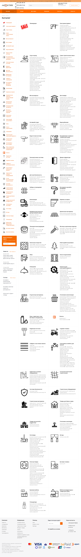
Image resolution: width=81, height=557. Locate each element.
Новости (4, 522)
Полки (73, 494)
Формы (41, 405)
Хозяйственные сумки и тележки (37, 455)
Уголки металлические (35, 105)
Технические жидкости (65, 112)
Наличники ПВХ (63, 165)
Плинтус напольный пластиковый (37, 245)
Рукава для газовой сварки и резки (37, 378)
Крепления (67, 124)
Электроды (32, 384)
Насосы (32, 69)
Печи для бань (70, 304)
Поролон (74, 424)
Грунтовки (32, 232)
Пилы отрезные (63, 33)
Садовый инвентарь (35, 78)
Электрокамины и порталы (70, 311)
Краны (62, 124)
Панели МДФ (33, 350)
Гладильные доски (34, 439)
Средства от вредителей (35, 82)
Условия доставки (21, 524)
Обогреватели (63, 304)
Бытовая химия (42, 437)
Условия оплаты (21, 522)
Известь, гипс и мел (64, 60)
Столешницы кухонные (65, 495)
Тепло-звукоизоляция (65, 427)
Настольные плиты (70, 145)
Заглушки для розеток (34, 178)
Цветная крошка (33, 90)
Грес (39, 216)
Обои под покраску (33, 259)
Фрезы (62, 287)
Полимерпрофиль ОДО (35, 141)
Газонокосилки (63, 334)
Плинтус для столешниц (35, 298)
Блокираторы (33, 176)
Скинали (43, 298)
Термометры (42, 451)
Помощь (35, 520)
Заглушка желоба (34, 140)
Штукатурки (63, 68)
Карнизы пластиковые (65, 202)
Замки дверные (72, 162)
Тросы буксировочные (64, 113)
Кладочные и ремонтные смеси (67, 61)
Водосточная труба (34, 137)
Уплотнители (67, 169)
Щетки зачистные (64, 289)
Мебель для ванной (64, 361)
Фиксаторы (41, 182)
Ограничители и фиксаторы (66, 168)
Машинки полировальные (65, 30)
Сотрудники (5, 524)
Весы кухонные (72, 140)
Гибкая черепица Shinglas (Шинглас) (67, 213)
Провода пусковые (64, 110)
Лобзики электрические (65, 29)
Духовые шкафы (64, 141)
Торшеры (32, 272)
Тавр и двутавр (39, 102)
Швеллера (43, 105)
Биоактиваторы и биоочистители (37, 57)
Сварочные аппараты (35, 381)
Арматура (32, 98)
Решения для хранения (34, 424)
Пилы (68, 337)
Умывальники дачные (35, 87)
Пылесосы (62, 463)
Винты (67, 229)
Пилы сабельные (71, 33)
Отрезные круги (64, 280)
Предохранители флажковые (66, 109)
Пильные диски (64, 281)
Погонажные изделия (65, 179)
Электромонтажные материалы (37, 469)
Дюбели (62, 228)
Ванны (71, 348)
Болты (62, 229)
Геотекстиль (62, 423)
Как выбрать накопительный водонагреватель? (7, 281)
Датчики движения (40, 477)
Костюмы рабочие (34, 506)
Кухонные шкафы (34, 493)
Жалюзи (41, 439)
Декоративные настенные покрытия (37, 233)
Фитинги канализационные (40, 205)
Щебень (32, 407)
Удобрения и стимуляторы (36, 85)
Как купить (20, 531)
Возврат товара (21, 527)
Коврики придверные (35, 440)
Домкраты (68, 101)
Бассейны (32, 125)
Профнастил (33, 102)
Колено (41, 140)
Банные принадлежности (65, 403)
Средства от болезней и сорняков (37, 81)
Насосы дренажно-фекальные (36, 202)
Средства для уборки (35, 448)
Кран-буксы (72, 360)
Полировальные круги (65, 283)
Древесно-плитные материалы (67, 176)
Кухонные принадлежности (36, 443)
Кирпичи (43, 403)
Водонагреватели (64, 296)
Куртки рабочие (33, 507)
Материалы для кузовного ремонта (67, 106)
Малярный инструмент (65, 191)
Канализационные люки (35, 64)
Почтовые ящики (41, 73)
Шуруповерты (63, 50)
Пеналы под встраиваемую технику (37, 494)
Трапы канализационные (35, 204)
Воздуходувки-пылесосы (65, 333)
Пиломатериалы (64, 178)
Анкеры (74, 228)
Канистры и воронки (64, 102)
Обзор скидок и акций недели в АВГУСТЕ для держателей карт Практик (8, 257)
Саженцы (42, 78)
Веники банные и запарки (66, 407)
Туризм (42, 129)
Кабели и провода (34, 463)
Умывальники (69, 365)
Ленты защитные (41, 179)
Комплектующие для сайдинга (36, 346)
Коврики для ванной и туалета (67, 358)
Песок (40, 404)
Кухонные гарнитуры (64, 493)
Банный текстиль (64, 404)
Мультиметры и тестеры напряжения (38, 475)
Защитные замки (33, 179)
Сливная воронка (34, 143)
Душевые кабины (64, 350)
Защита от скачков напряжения (37, 473)
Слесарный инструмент (65, 194)
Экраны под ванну (70, 366)
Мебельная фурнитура (65, 494)
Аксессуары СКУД (33, 391)
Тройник (32, 144)
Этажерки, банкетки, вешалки (36, 456)
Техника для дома (64, 338)
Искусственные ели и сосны (66, 245)
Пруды (31, 74)
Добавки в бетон (64, 58)
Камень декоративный (35, 218)
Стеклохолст (41, 259)
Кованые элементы (39, 98)
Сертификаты (5, 533)
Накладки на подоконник (65, 256)
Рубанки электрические (65, 39)
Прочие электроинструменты (66, 38)
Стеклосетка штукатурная (65, 426)
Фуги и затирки (63, 65)
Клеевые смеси (63, 62)
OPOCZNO (37, 214)
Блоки (39, 403)
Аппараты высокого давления (66, 97)
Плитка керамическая (65, 319)
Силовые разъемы (34, 482)
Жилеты (31, 505)
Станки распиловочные (65, 42)
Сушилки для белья (34, 451)
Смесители (63, 365)
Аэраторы (62, 331)
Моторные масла (64, 108)
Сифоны (72, 364)
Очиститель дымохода (39, 69)
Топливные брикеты (64, 180)
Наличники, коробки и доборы (66, 167)
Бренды (35, 526)
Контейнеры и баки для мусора (36, 66)
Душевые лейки (63, 352)
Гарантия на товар (21, 526)
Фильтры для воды (34, 454)
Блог (34, 522)
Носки (40, 507)
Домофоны (40, 478)
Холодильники (63, 152)
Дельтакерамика (33, 217)
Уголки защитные (34, 182)
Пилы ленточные (71, 31)
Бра (31, 270)
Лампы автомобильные (65, 105)
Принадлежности (64, 37)
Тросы (43, 204)
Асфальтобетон (33, 403)
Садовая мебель (38, 74)
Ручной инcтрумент (65, 193)
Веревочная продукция (35, 438)
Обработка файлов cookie (23, 534)
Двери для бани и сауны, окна (66, 408)
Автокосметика (72, 98)
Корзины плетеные (33, 68)
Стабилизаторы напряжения (36, 483)
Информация (20, 520)
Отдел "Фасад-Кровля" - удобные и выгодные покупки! (8, 270)
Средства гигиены (34, 447)
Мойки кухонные (64, 362)
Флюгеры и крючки (34, 89)
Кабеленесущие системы (35, 465)
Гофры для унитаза (64, 349)
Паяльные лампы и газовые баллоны (38, 377)
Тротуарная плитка (34, 405)
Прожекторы (33, 271)
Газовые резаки (41, 374)
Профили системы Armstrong (36, 333)
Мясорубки (62, 145)
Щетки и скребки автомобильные (67, 115)
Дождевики (40, 503)
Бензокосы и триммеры (70, 331)
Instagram (55, 532)
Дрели (61, 28)
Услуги (18, 529)
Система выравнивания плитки (36, 221)
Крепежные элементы (70, 231)
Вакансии (4, 526)
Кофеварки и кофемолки (65, 143)
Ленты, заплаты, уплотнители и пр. (37, 322)
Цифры (73, 169)
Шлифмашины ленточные (65, 46)
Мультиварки (73, 144)
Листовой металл (34, 100)
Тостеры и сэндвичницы (65, 151)
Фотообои (42, 260)
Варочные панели (64, 140)
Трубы (67, 128)
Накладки (73, 164)
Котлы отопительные (64, 300)
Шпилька (72, 232)
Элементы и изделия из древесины (67, 182)
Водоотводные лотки (40, 58)
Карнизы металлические (65, 201)
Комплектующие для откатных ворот (38, 392)
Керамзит (71, 60)
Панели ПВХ (33, 348)
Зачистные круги (64, 272)
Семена (32, 79)
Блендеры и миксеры (64, 139)
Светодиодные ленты (41, 271)
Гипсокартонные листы (35, 162)
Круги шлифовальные (65, 279)
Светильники (39, 268)
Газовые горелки (34, 374)
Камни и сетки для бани (65, 409)
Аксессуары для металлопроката (37, 97)
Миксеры (72, 279)
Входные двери (63, 159)
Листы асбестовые (34, 404)
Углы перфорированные (35, 167)
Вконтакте (49, 532)
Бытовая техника (34, 437)
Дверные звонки (33, 478)
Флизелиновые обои (35, 260)
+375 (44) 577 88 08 (62, 3)
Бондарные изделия (64, 405)
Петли (62, 169)
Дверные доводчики (64, 160)
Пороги (37, 247)
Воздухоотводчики (71, 298)
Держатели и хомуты (34, 139)
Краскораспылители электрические (67, 393)
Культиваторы (63, 337)
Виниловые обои (42, 257)
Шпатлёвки (72, 66)
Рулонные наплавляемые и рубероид (68, 214)
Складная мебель (34, 128)
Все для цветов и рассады (35, 60)
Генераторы (72, 391)
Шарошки (67, 287)
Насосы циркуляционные (65, 303)
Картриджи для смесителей (66, 357)
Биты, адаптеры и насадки (66, 271)
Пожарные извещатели (35, 480)
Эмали (35, 237)
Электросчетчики (33, 484)
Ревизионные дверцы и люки (66, 308)
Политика (4, 529)
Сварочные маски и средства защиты (38, 382)
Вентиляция (63, 298)
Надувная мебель (37, 126)
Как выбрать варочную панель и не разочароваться (8, 288)
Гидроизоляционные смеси (65, 57)
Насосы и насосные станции (66, 125)
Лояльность (20, 533)
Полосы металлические (35, 101)
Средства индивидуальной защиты (37, 510)
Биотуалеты (32, 58)
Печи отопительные (64, 306)
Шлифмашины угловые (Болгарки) (67, 47)
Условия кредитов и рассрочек (22, 537)
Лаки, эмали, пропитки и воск (36, 229)
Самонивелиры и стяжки (65, 64)
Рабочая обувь (33, 509)
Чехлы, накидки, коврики (65, 114)
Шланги (62, 311)
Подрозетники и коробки (35, 479)
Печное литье (73, 306)
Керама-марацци (33, 220)
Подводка (71, 362)
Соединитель (41, 143)
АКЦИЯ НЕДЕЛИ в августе (8, 263)
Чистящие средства (64, 66)
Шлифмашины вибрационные (66, 45)
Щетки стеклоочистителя (65, 117)
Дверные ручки (64, 162)
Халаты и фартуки (34, 511)
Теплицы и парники (34, 83)
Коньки (41, 125)
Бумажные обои (33, 257)
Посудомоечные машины (65, 147)
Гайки (71, 229)
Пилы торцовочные (64, 34)
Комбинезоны (42, 505)
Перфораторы (63, 31)
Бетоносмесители (64, 391)
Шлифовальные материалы (66, 288)
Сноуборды (41, 128)
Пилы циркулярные (64, 35)
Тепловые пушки (64, 310)
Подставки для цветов (35, 71)
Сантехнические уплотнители (66, 126)
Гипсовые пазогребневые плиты (36, 160)
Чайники (69, 152)
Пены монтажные (34, 319)
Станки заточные (64, 41)
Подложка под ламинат (40, 244)
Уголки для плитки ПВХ (35, 349)
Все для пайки (33, 467)
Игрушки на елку (64, 244)
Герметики (41, 319)
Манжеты (32, 201)
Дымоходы (68, 299)
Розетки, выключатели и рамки (37, 470)
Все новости (12, 251)
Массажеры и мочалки (65, 411)
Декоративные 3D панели (35, 296)
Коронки (71, 276)
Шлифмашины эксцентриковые (67, 49)
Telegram (59, 532)
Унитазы (62, 366)
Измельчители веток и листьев (66, 335)
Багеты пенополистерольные (36, 256)
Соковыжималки (63, 148)
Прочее (62, 232)
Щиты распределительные (36, 474)
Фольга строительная (64, 430)
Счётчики (62, 128)
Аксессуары (63, 346)
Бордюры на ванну (64, 348)
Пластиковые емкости (35, 70)
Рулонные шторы (64, 437)
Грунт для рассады (34, 61)
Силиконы (32, 320)
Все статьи (12, 277)
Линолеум (43, 247)
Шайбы (67, 232)
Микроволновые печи (65, 144)
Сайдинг (32, 345)
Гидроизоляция (69, 423)
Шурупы (62, 233)
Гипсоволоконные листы (35, 159)
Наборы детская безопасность (36, 180)
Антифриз (62, 101)
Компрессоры (63, 392)
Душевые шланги (64, 356)
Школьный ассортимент (34, 426)
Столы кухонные (33, 495)
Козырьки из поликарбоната (35, 65)
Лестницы (62, 190)
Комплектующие (33, 163)
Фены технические (64, 43)
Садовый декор (33, 77)
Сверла (73, 283)
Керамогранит (63, 318)
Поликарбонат (33, 73)
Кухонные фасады (34, 491)
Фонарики (37, 272)
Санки (43, 126)
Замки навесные (64, 163)
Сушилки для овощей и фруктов (66, 149)
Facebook (52, 532)
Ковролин (32, 247)
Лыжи (31, 126)
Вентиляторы (72, 296)
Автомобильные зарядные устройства (68, 100)
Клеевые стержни (64, 276)
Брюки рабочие (33, 503)
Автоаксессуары (63, 98)
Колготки (36, 505)
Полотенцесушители (64, 364)
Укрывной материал (34, 86)
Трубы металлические (35, 104)
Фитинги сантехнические (66, 129)
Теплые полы (71, 310)
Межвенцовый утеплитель (65, 424)
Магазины (4, 527)
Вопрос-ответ (36, 524)
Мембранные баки (64, 302)
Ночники (41, 270)
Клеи (37, 320)
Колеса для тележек (34, 442)
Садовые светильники (35, 75)
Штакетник (32, 189)
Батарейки (32, 477)
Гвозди (62, 231)
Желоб (42, 139)
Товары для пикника (34, 129)
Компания (4, 520)
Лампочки (32, 268)
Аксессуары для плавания (35, 124)
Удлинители (33, 471)
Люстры (35, 270)
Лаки (31, 237)
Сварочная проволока (35, 380)
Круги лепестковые (64, 277)
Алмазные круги (64, 270)
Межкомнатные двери (65, 164)
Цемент (69, 65)
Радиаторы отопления (65, 307)
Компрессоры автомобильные (66, 104)
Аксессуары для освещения (36, 273)
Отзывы (4, 531)
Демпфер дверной (41, 176)
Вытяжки (62, 299)
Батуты (37, 125)
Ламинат (32, 244)
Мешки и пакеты (33, 444)
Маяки (40, 163)
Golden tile (32, 214)
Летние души (41, 68)
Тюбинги (32, 130)
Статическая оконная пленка (36, 450)
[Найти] (51, 5)
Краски (32, 228)
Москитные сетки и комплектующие (37, 446)
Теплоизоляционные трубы (66, 428)
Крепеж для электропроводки (36, 466)
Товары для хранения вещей (36, 452)
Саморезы (68, 228)
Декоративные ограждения (36, 62)
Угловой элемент (38, 144)
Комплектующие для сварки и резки (38, 376)
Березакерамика (34, 216)
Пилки (71, 280)
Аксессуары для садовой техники (67, 330)
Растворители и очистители (36, 231)
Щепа (39, 90)
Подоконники (63, 257)
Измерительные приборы (70, 28)
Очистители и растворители (36, 323)
